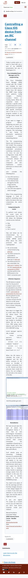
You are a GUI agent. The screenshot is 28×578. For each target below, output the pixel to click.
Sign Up (23, 2)
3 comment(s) (9, 57)
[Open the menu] (25, 7)
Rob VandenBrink (18, 11)
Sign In (17, 2)
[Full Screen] (10, 44)
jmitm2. (17, 265)
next (5, 16)
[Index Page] (5, 2)
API (16, 567)
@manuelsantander (12, 522)
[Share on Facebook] (15, 44)
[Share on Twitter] (20, 44)
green (11, 7)
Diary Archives (9, 562)
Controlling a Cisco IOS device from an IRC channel (14, 31)
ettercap (9, 252)
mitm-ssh (17, 259)
